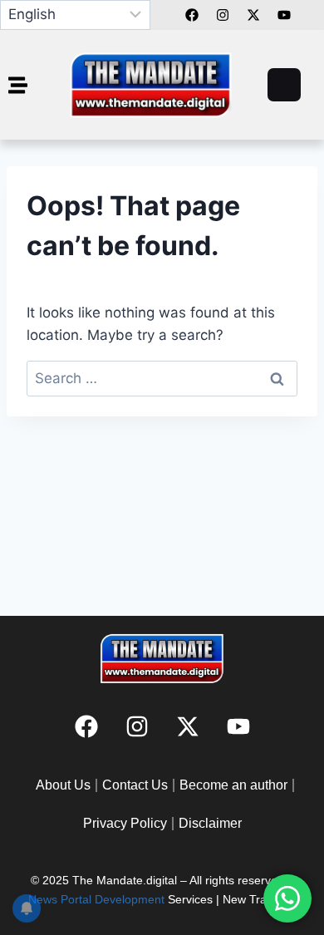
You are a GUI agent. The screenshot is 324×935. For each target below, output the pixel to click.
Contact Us (135, 785)
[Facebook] (192, 15)
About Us (63, 785)
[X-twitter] (187, 726)
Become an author (233, 785)
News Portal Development (96, 899)
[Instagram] (137, 726)
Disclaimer (210, 823)
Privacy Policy (125, 823)
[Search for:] (162, 378)
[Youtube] (238, 726)
